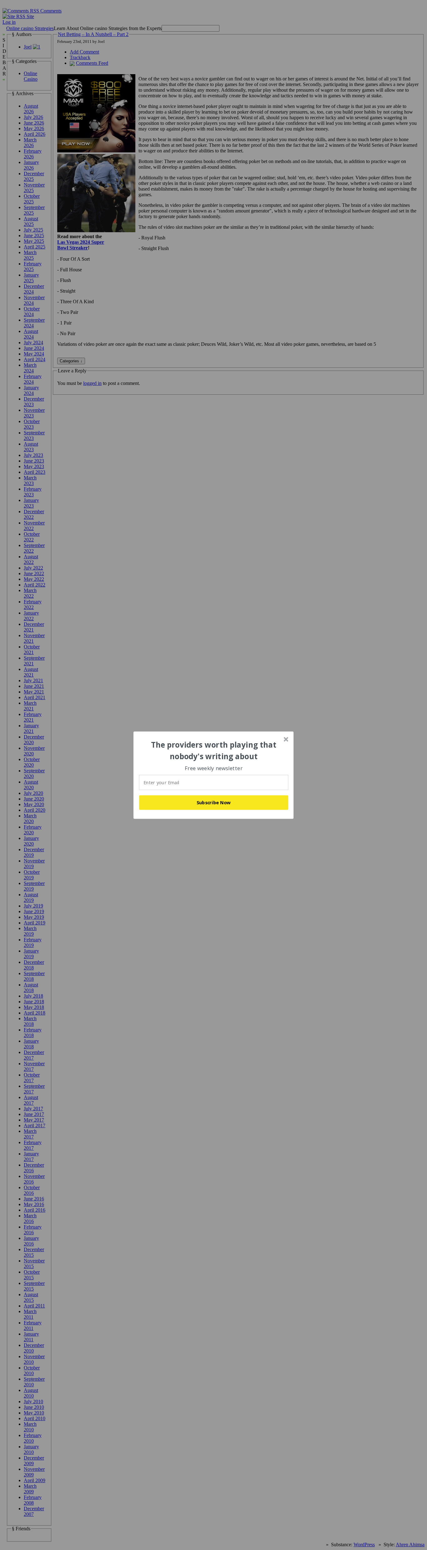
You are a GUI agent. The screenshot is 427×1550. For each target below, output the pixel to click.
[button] (214, 750)
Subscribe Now (214, 802)
